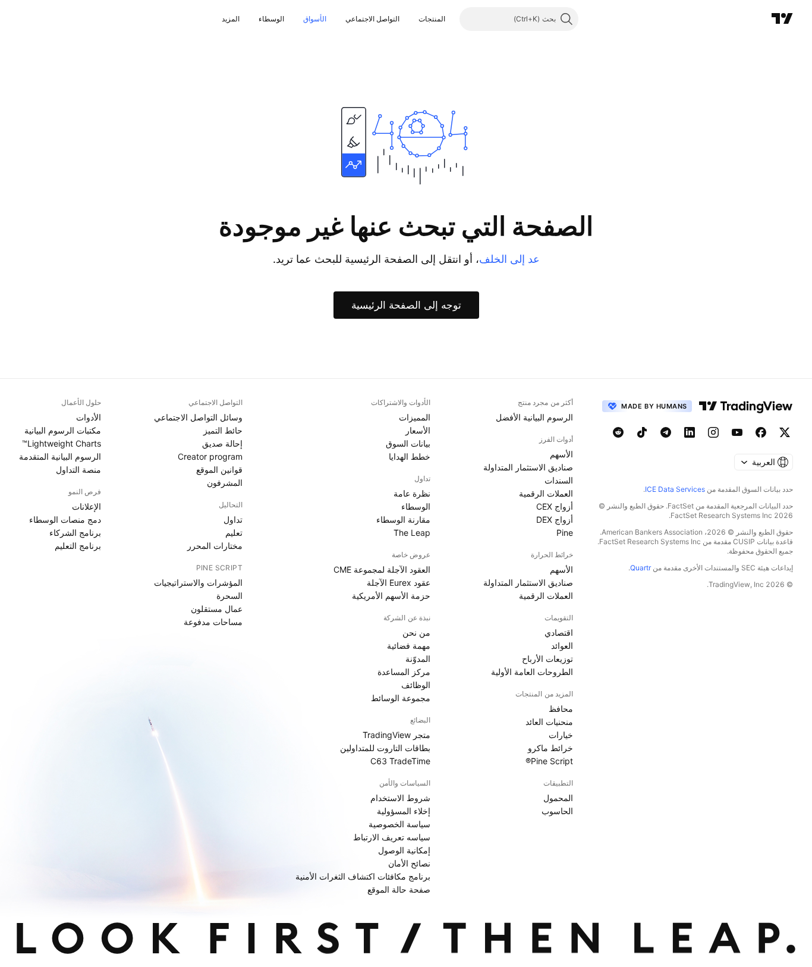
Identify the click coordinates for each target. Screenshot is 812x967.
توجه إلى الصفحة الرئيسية (406, 305)
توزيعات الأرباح (547, 659)
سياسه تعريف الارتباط (391, 837)
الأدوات (88, 417)
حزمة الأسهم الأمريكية (391, 596)
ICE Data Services (675, 489)
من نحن (416, 632)
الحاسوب (557, 811)
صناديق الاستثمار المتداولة (528, 467)
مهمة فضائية (408, 646)
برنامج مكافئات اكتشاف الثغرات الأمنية (362, 876)
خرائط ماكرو (550, 748)
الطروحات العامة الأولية (532, 672)
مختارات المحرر (215, 546)
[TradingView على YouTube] (737, 432)
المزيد (231, 18)
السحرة (229, 596)
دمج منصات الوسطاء (65, 519)
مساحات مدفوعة (213, 622)
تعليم (234, 533)
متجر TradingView (396, 735)
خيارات (561, 735)
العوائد (562, 646)
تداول (233, 519)
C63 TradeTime (400, 761)
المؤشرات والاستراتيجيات (198, 582)
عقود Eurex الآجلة (398, 582)
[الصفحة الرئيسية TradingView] (782, 19)
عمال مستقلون (217, 609)
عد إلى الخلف (509, 259)
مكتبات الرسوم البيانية (62, 430)
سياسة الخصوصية (399, 824)
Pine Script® (549, 761)
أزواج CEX (554, 506)
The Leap (412, 533)
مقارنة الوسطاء (403, 519)
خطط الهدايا (409, 456)
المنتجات (431, 18)
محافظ (561, 709)
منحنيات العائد (549, 722)
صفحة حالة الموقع (398, 889)
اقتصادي (559, 632)
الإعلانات (86, 506)
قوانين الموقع (219, 469)
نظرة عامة (412, 493)
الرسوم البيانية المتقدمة (60, 456)
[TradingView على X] (784, 432)
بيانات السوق (408, 443)
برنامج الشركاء (75, 533)
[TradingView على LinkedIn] (689, 432)
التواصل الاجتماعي (372, 18)
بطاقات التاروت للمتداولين (385, 748)
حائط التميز (223, 430)
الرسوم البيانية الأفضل (534, 417)
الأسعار (417, 430)
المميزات (414, 417)
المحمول (558, 798)
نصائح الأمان (409, 863)
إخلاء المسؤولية (403, 811)
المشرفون (225, 483)
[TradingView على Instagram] (713, 432)
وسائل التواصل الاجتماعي (198, 417)
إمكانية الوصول (404, 850)
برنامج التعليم (78, 546)
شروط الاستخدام (400, 798)
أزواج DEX (554, 519)
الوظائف (415, 685)
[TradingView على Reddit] (618, 432)
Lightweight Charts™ (61, 443)
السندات (559, 480)
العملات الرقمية (546, 493)
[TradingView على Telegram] (665, 432)
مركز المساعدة (403, 672)
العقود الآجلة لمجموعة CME (381, 569)
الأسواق (314, 18)
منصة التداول (78, 469)
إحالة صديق (222, 443)
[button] (409, 19)
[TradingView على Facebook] (761, 432)
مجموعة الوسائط (400, 698)
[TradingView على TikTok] (642, 432)
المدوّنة (417, 659)
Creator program (210, 456)
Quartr (640, 567)
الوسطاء (271, 18)
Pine (564, 533)
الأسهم (561, 454)
